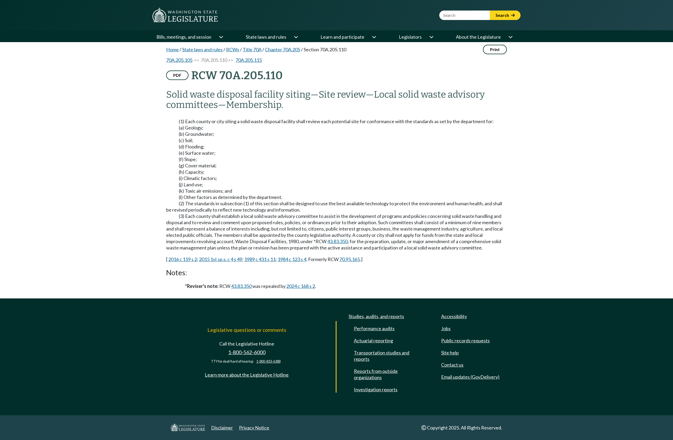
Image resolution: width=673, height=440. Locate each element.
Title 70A (252, 49)
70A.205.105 (179, 60)
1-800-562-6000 (247, 352)
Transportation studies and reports (381, 356)
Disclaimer (222, 428)
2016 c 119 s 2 (182, 259)
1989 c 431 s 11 (260, 259)
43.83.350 (337, 241)
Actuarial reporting (373, 340)
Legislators (410, 37)
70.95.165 (349, 259)
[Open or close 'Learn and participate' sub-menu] (374, 37)
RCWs (232, 49)
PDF (177, 75)
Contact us (452, 365)
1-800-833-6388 (268, 361)
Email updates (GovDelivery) (470, 377)
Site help (450, 353)
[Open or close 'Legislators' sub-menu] (431, 37)
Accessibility (454, 316)
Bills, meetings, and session (183, 37)
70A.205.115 (249, 60)
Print (495, 49)
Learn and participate (342, 37)
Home (172, 49)
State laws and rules (266, 37)
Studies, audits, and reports (376, 316)
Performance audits (374, 328)
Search (503, 15)
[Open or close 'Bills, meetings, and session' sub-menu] (221, 37)
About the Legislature (478, 37)
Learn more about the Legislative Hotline (247, 375)
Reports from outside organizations (376, 374)
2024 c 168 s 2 (300, 286)
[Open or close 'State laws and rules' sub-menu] (296, 37)
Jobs (446, 328)
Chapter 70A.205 (282, 49)
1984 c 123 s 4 (292, 259)
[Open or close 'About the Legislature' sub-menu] (510, 37)
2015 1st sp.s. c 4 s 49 (220, 259)
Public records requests (465, 340)
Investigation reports (375, 389)
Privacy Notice (254, 428)
